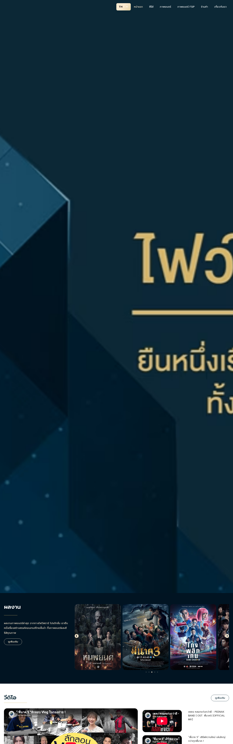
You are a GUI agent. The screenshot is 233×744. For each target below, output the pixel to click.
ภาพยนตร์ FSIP (186, 7)
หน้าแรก (138, 7)
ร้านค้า (204, 7)
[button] (77, 636)
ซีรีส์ (151, 7)
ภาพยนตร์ (165, 7)
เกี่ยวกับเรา (220, 7)
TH (121, 7)
